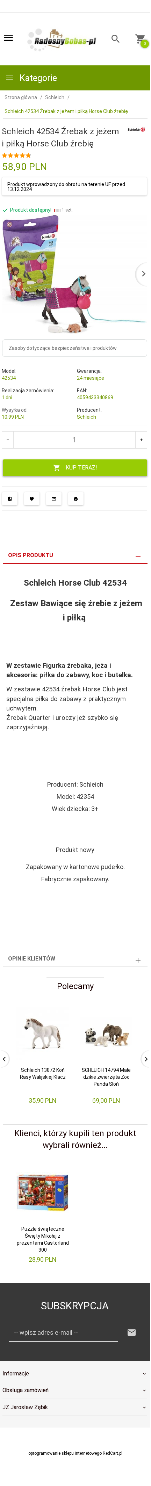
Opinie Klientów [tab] (31, 958)
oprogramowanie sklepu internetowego (65, 1453)
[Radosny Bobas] (62, 39)
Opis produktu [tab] (30, 555)
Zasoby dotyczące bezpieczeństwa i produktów (63, 348)
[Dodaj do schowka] (31, 498)
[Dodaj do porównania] (9, 498)
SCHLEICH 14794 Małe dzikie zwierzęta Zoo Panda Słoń (106, 1077)
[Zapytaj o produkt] (54, 498)
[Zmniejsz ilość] (8, 440)
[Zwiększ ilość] (141, 440)
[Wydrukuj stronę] (76, 498)
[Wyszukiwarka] (112, 39)
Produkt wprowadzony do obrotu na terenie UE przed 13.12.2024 (66, 187)
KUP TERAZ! (81, 467)
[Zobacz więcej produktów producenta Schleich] (136, 129)
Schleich (86, 417)
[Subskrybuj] (132, 1333)
